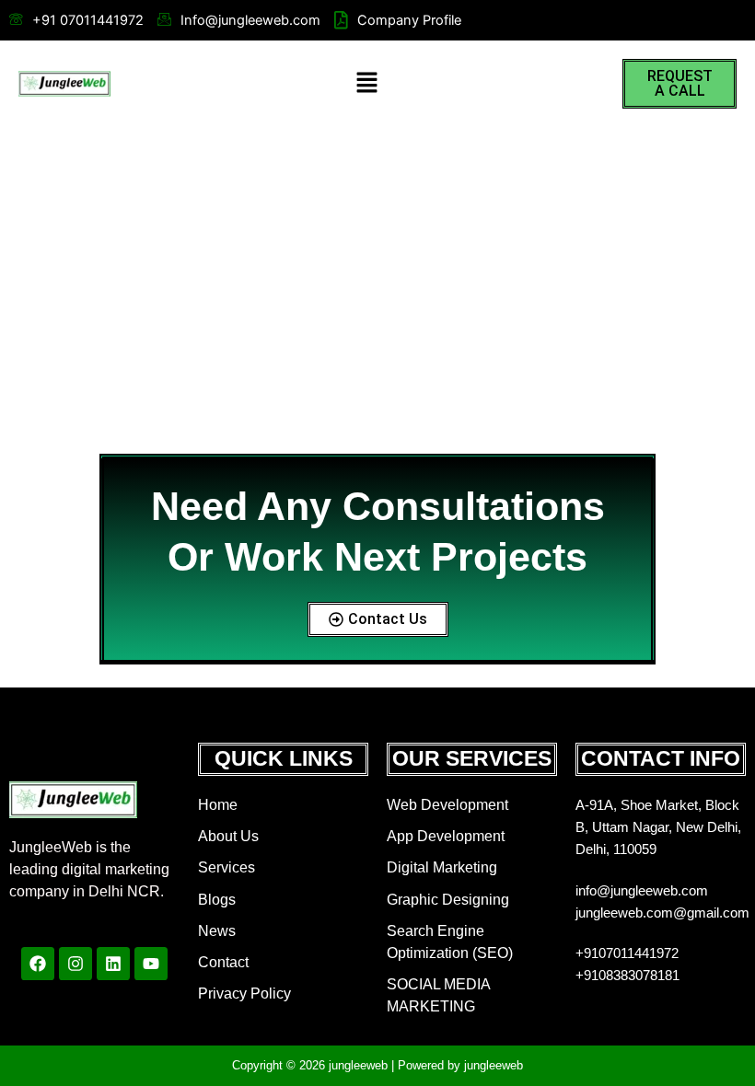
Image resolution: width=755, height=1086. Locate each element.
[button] (366, 83)
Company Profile (409, 20)
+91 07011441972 (88, 20)
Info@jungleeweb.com (250, 20)
